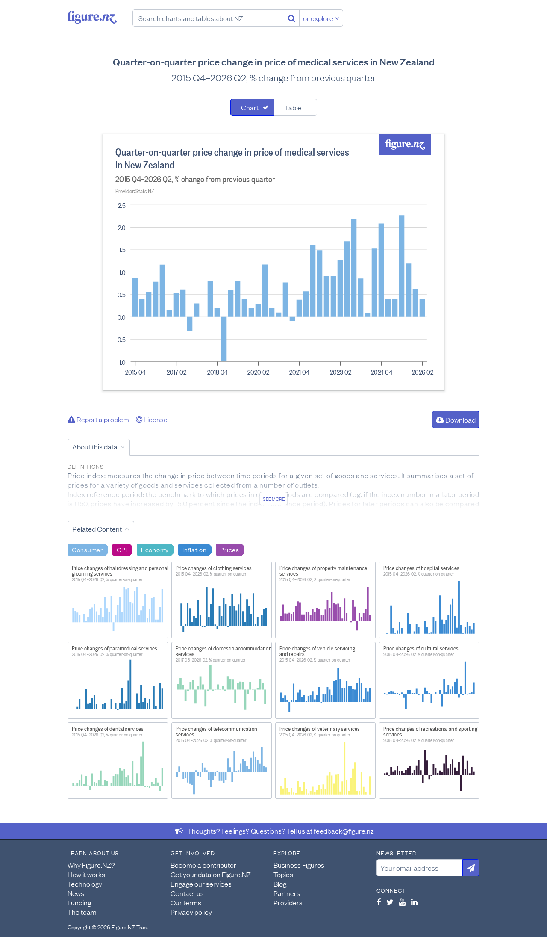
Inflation (194, 549)
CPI (122, 549)
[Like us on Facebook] (378, 902)
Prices (229, 549)
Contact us (187, 893)
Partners (287, 893)
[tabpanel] (273, 262)
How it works (86, 874)
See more (274, 498)
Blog (280, 883)
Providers (288, 902)
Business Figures (299, 864)
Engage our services (201, 883)
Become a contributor (203, 864)
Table (293, 107)
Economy (155, 549)
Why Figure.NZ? (91, 864)
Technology (85, 883)
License (155, 419)
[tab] (252, 107)
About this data (95, 446)
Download (460, 419)
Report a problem (102, 419)
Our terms (186, 902)
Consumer (87, 549)
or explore (319, 18)
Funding (79, 902)
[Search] (291, 18)
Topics (283, 874)
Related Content (97, 528)
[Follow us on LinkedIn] (414, 902)
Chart (250, 107)
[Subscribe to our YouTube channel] (402, 902)
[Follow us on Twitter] (390, 902)
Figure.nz (92, 17)
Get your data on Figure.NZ (211, 874)
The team (82, 911)
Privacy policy (191, 911)
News (76, 893)
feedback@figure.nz (344, 830)
